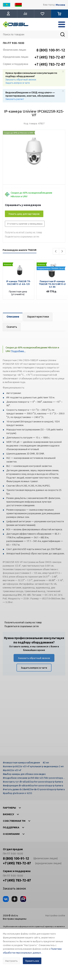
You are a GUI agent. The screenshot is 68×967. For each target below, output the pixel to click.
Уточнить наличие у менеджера (24, 223)
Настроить (11, 961)
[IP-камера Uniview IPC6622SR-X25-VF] (34, 158)
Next (62, 251)
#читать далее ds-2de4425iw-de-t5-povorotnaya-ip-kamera (34, 789)
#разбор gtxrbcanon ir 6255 (17, 793)
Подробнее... (18, 351)
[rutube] (23, 899)
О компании (11, 834)
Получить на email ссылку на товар (23, 232)
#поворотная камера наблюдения (21, 762)
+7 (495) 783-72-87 (49, 57)
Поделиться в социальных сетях (22, 236)
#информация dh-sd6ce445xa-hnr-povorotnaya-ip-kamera (33, 785)
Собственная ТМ (14, 821)
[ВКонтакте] (6, 899)
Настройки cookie (55, 915)
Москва (60, 5)
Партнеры (9, 807)
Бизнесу (8, 814)
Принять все (32, 961)
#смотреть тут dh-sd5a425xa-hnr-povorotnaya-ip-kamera (33, 782)
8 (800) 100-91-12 (50, 50)
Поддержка (11, 827)
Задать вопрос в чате (17, 82)
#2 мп (46, 762)
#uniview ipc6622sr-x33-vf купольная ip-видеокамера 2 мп (33, 766)
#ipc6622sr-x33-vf (12, 770)
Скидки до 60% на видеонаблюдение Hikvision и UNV (31, 194)
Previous (56, 251)
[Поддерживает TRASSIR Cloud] (52, 262)
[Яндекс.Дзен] (14, 899)
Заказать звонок (14, 888)
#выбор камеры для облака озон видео (24, 774)
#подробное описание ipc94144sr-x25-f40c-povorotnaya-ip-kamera (33, 778)
